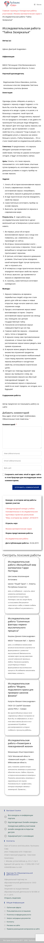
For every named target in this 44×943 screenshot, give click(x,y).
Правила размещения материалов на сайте (23, 929)
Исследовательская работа (17, 538)
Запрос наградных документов (18, 918)
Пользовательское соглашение (19, 911)
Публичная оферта (14, 907)
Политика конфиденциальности (19, 915)
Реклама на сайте (13, 925)
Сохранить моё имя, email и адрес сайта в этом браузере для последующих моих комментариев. (23, 477)
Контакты (10, 922)
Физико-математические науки (27, 14)
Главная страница (10, 10)
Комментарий (9, 424)
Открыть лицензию (12, 898)
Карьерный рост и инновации (21, 836)
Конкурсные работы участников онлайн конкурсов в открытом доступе (21, 829)
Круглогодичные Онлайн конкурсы (23, 822)
